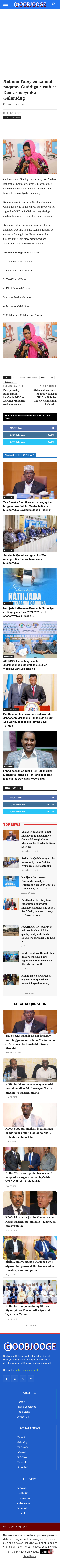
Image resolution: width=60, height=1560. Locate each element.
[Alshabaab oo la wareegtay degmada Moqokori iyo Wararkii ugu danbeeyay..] (11, 979)
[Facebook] (6, 1378)
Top (51, 377)
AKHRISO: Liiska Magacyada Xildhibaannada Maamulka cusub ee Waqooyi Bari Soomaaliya (25, 665)
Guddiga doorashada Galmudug (25, 377)
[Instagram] (15, 1378)
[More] (41, 130)
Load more (29, 993)
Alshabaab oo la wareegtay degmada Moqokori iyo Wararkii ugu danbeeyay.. (37, 979)
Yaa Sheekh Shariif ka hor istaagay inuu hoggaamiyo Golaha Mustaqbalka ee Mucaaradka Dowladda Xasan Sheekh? (28, 506)
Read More (30, 1556)
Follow (50, 435)
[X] (23, 1378)
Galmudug (16, 117)
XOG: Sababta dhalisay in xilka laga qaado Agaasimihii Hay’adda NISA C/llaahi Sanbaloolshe (29, 1133)
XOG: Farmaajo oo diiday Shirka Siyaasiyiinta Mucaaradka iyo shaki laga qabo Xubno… (29, 1310)
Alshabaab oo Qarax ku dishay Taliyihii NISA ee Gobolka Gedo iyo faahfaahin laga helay (45, 397)
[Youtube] (31, 1378)
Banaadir (8, 604)
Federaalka (8, 498)
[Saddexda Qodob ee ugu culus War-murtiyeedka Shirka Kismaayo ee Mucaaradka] (30, 533)
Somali (7, 117)
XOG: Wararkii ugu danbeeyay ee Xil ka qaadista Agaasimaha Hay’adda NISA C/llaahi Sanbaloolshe (30, 1177)
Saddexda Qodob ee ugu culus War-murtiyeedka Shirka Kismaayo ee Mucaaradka (25, 559)
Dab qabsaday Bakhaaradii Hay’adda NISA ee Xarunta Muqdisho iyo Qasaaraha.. (14, 397)
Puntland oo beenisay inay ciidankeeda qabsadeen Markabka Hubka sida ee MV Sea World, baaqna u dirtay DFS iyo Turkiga (39, 908)
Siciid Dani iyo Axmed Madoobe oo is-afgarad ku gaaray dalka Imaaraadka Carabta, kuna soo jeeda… (30, 1266)
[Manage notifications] (51, 1551)
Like (52, 428)
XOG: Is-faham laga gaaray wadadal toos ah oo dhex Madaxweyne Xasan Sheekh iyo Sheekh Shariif (29, 1088)
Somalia (44, 377)
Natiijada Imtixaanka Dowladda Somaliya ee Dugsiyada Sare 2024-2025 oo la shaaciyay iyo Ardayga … (28, 612)
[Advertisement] (30, 41)
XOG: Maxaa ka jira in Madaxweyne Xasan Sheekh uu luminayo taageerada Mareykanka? (31, 1221)
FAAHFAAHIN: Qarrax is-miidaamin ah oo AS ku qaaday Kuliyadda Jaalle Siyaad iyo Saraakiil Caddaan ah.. (38, 934)
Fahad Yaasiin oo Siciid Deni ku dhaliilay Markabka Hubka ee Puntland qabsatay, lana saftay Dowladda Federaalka (27, 774)
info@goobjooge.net (27, 1370)
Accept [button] (46, 1551)
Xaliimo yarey (10, 382)
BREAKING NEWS (11, 709)
